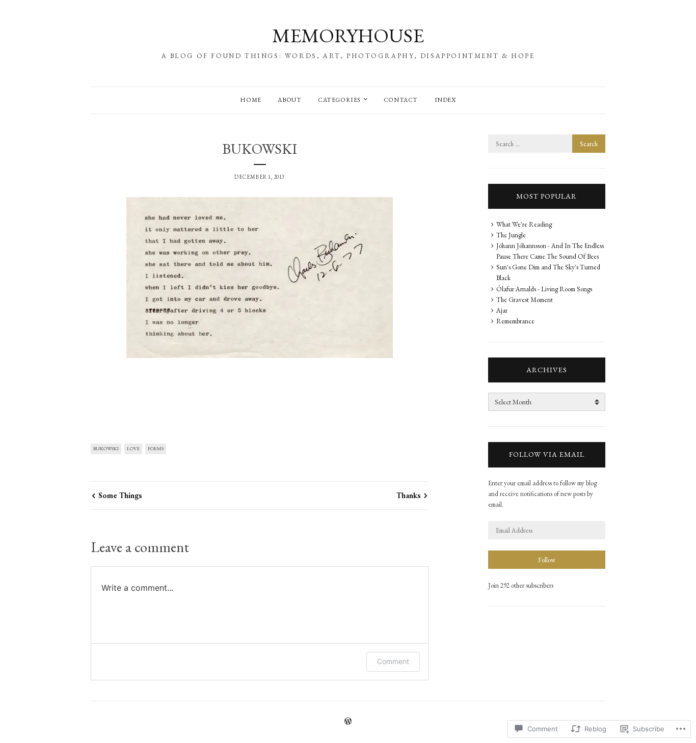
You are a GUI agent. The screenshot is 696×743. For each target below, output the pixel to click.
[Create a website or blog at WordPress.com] (348, 722)
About (289, 100)
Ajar (501, 310)
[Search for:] (546, 144)
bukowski (106, 448)
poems (156, 448)
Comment (393, 661)
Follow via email (546, 454)
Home (250, 100)
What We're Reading (524, 224)
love (133, 448)
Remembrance (515, 321)
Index (445, 100)
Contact (401, 100)
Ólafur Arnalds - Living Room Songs (544, 289)
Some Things (120, 495)
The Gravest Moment (524, 299)
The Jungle (511, 235)
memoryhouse (348, 35)
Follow (546, 560)
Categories (339, 100)
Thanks (408, 495)
